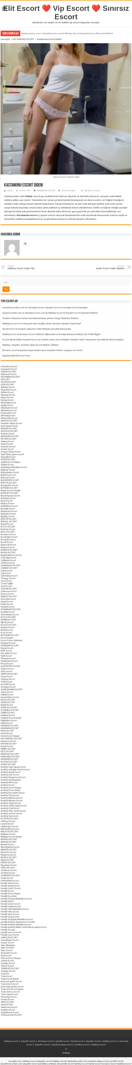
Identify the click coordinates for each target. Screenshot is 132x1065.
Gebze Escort (7, 668)
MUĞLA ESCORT (9, 857)
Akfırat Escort (7, 392)
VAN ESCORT (7, 1004)
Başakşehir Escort (9, 485)
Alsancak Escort (8, 413)
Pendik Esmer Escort (10, 904)
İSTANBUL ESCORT (10, 710)
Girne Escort (7, 676)
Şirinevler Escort (9, 953)
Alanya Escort (7, 400)
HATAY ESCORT (8, 699)
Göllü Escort (6, 681)
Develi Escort (7, 601)
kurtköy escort (82, 1044)
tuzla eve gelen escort (11, 981)
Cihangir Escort (8, 578)
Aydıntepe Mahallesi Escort (14, 467)
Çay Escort (6, 573)
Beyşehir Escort (8, 513)
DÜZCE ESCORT (8, 617)
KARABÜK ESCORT (9, 725)
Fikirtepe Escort (8, 658)
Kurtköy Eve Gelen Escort (13, 792)
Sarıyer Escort (7, 942)
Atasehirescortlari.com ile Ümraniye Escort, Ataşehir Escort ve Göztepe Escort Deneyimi (44, 307)
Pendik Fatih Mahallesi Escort (15, 909)
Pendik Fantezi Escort (11, 906)
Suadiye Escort (8, 963)
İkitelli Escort (7, 705)
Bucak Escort (7, 542)
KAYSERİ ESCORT (9, 743)
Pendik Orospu (8, 929)
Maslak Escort (7, 844)
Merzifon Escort (8, 852)
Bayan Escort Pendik (10, 490)
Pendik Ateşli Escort (10, 885)
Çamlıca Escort (8, 563)
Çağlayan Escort (8, 560)
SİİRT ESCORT (7, 947)
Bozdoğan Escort (9, 537)
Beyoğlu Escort (8, 508)
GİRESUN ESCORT (9, 674)
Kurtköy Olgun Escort (11, 803)
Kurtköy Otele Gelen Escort (14, 805)
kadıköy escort (110, 1041)
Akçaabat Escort (8, 389)
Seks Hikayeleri (8, 945)
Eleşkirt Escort (7, 627)
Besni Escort (7, 501)
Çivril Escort (6, 586)
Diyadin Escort (8, 606)
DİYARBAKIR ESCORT (11, 609)
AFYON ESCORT (8, 382)
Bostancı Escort (8, 534)
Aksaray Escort (8, 395)
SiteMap (66, 1053)
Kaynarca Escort (8, 741)
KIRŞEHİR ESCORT (9, 759)
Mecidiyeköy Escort (10, 847)
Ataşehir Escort (8, 446)
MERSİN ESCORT (9, 849)
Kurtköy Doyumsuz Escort (13, 777)
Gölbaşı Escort (8, 679)
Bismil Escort (7, 524)
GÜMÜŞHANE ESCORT (12, 689)
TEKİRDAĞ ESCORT (10, 968)
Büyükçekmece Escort (11, 555)
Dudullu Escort (8, 612)
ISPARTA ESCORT (9, 707)
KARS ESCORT (7, 730)
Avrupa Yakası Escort (11, 451)
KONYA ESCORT (8, 764)
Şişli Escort (6, 955)
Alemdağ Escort (8, 402)
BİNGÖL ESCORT (9, 521)
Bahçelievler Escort (10, 472)
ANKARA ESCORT (9, 428)
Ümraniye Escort (9, 997)
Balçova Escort (8, 477)
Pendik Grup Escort (10, 916)
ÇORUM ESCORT (9, 588)
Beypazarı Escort (9, 511)
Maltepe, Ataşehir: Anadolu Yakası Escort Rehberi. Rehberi (30, 345)
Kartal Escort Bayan (10, 736)
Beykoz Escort (7, 503)
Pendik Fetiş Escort (10, 911)
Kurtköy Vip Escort (9, 816)
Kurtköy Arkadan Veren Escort (15, 769)
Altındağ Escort (8, 415)
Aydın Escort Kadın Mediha (110, 267)
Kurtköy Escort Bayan (11, 787)
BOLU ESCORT (8, 532)
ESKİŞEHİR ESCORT (10, 645)
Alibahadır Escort (9, 408)
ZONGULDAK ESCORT (11, 1015)
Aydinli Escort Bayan (10, 462)
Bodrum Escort (8, 529)
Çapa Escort (6, 570)
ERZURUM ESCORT (10, 635)
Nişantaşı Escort (8, 865)
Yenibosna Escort (9, 1007)
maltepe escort (11, 1041)
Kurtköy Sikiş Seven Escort (13, 811)
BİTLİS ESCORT (8, 526)
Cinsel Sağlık (7, 583)
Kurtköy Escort (8, 785)
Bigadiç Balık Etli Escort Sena (16, 355)
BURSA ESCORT (8, 552)
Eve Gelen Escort (9, 653)
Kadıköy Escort (8, 715)
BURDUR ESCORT (9, 550)
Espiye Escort (7, 648)
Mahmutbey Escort (10, 829)
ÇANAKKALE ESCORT (11, 565)
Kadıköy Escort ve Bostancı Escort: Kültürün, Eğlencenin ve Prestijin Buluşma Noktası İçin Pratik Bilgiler (51, 334)
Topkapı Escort (8, 971)
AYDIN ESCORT (8, 459)
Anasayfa (5, 39)
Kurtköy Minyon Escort (11, 800)
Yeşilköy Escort (8, 1010)
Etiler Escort (6, 650)
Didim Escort (7, 604)
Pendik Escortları (9, 896)
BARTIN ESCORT (9, 482)
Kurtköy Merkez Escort (11, 798)
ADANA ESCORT (8, 371)
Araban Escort (7, 433)
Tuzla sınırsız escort (10, 991)
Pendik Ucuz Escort (10, 935)
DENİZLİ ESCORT (9, 596)
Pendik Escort (7, 891)
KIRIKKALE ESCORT (10, 754)
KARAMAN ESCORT (10, 728)
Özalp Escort (7, 878)
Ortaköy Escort (8, 873)
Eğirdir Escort (7, 622)
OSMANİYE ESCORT (10, 875)
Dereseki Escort (8, 599)
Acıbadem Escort (9, 366)
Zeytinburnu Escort (10, 1012)
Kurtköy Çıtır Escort (10, 774)
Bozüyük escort (8, 539)
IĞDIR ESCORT (8, 702)
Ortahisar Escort (8, 870)
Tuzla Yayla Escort (9, 994)
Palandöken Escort (10, 880)
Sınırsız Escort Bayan (11, 958)
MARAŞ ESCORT (8, 842)
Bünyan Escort (7, 547)
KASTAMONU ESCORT (23, 39)
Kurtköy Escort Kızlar (10, 790)
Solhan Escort (7, 960)
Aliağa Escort (7, 405)
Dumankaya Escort (10, 614)
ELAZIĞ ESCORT (8, 625)
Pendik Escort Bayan (10, 893)
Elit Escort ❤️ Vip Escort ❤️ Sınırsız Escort (66, 12)
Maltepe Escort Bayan (11, 836)
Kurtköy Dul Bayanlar (11, 780)
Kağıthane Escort (9, 720)
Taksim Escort (7, 966)
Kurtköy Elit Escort (9, 782)
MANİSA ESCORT (9, 839)
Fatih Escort (6, 656)
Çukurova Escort (8, 591)
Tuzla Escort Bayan (10, 978)
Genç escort (6, 671)
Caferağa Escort (8, 557)
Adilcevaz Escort (8, 374)
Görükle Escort (8, 684)
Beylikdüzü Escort (9, 506)
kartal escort (77, 1041)
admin (10, 190)
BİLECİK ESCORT (8, 519)
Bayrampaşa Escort (10, 495)
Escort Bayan (7, 637)
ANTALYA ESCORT (9, 431)
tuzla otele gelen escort (12, 986)
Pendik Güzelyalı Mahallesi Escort (17, 919)
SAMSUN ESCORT (9, 937)
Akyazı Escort (7, 397)
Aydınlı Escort (7, 464)
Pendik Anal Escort (10, 883)
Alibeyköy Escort (9, 410)
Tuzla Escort (6, 976)
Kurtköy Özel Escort (10, 808)
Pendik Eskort (7, 901)
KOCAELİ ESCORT (9, 761)
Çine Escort (6, 581)
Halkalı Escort (7, 694)
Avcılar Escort (7, 449)
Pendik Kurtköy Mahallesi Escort (16, 924)
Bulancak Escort (8, 544)
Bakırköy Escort (8, 475)
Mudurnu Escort (8, 854)
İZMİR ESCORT (8, 712)
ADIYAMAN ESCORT (10, 376)
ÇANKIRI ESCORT (9, 568)
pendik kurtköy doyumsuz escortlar (18, 922)
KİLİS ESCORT (7, 751)
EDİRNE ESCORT (8, 619)
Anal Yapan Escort (9, 426)
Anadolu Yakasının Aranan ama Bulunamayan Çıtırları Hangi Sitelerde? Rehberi (40, 318)
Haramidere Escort (10, 697)
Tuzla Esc (5, 973)
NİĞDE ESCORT (8, 862)
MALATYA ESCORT (9, 831)
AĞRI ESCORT (7, 384)
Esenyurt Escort (8, 643)
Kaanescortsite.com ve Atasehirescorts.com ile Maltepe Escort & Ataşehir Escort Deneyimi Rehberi (67, 33)
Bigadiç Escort (8, 516)
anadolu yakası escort (62, 1044)
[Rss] (66, 1049)
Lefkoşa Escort (8, 821)
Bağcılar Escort (8, 470)
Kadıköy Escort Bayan (11, 718)
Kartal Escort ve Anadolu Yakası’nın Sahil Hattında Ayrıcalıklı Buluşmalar (36, 329)
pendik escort (62, 1041)
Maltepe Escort (8, 834)
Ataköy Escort (7, 441)
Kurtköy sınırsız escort (11, 813)
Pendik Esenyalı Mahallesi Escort (16, 898)
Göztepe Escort (8, 687)
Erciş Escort (6, 632)
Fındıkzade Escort (9, 661)
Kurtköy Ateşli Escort (11, 772)
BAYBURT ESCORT (9, 493)
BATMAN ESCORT (9, 488)
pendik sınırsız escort (11, 932)
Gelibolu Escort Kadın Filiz (21, 267)
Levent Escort (7, 823)
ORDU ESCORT (8, 867)
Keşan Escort (7, 746)
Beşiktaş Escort (8, 498)
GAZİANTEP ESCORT (11, 666)
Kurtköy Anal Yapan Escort (13, 767)
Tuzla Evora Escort (9, 984)
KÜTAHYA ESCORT (9, 818)
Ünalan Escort (7, 999)
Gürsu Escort (7, 692)
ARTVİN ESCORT (8, 439)
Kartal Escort (7, 733)
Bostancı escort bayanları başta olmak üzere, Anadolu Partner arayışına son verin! (42, 350)
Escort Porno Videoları (12, 640)
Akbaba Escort (8, 387)
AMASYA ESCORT (9, 420)
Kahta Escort (7, 723)
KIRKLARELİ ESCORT (10, 756)
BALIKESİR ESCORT (10, 480)
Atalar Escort (7, 444)
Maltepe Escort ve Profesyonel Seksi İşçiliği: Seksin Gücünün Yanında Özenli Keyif (41, 323)
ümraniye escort (45, 1041)
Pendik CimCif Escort (11, 888)
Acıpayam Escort (9, 369)
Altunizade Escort (9, 418)
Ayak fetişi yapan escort (12, 454)
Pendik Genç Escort (10, 914)
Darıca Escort (7, 594)
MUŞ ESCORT (7, 860)
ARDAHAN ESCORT (10, 436)
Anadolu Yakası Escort (11, 423)
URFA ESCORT (7, 1002)
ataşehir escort (28, 1041)
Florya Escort (7, 663)
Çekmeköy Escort (9, 575)
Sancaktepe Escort (10, 940)
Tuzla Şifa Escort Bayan (12, 989)
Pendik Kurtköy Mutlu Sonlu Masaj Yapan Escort (24, 927)
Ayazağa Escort (8, 457)
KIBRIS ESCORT (8, 749)
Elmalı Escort (7, 630)
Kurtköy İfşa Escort (10, 795)
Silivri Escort (6, 950)
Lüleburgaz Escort (9, 826)
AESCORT (5, 379)
